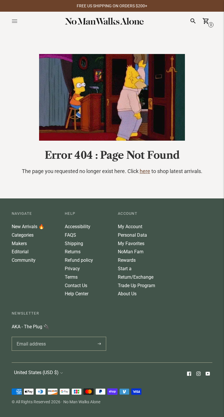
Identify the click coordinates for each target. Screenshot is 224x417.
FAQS (70, 235)
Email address (30, 336)
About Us (127, 293)
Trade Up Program (136, 285)
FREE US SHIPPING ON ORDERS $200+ (112, 6)
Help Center (76, 293)
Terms (71, 277)
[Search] (193, 21)
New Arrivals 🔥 (28, 226)
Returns (72, 251)
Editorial (20, 251)
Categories (23, 235)
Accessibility (77, 226)
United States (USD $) (36, 372)
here (145, 171)
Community (24, 260)
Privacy (72, 268)
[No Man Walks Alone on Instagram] (198, 374)
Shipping (74, 243)
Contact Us (76, 285)
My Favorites (131, 243)
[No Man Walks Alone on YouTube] (207, 374)
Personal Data (132, 235)
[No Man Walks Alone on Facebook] (189, 374)
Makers (19, 243)
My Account (130, 226)
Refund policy (79, 260)
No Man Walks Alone (81, 401)
